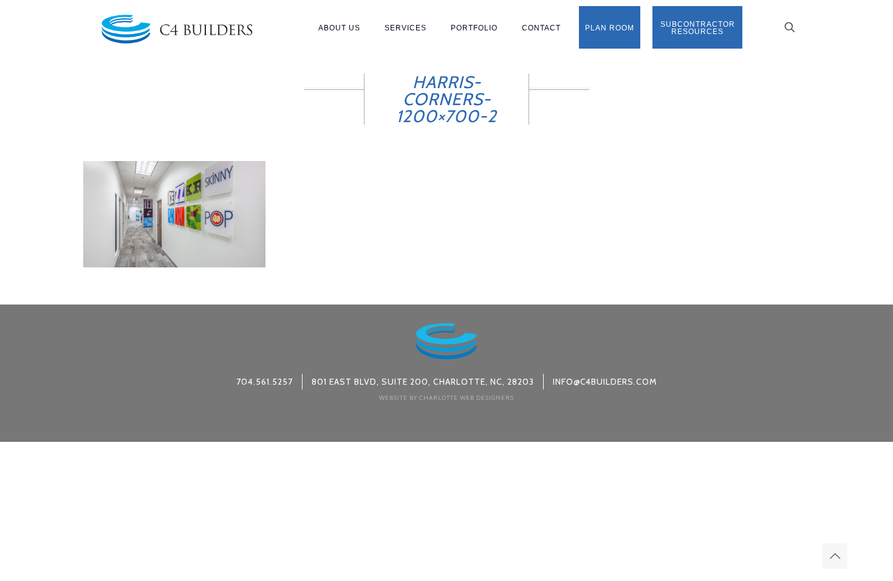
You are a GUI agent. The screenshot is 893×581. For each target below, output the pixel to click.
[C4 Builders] (176, 27)
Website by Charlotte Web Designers (446, 398)
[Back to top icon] (834, 556)
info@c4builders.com (605, 381)
